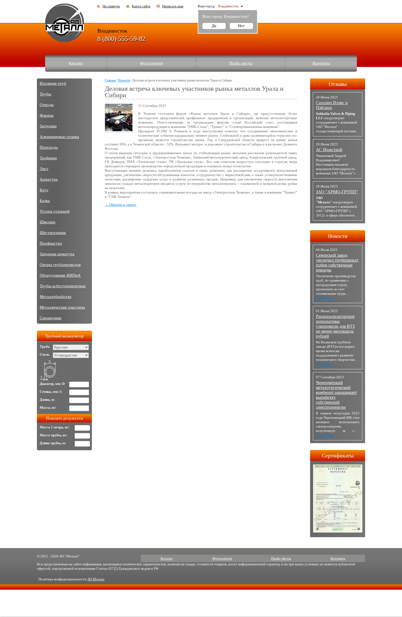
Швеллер (48, 222)
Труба (45, 346)
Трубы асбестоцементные (63, 286)
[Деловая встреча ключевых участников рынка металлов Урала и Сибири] (118, 130)
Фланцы (47, 115)
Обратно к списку (121, 205)
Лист (44, 168)
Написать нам (172, 6)
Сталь (44, 354)
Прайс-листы (240, 63)
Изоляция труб (53, 83)
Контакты (321, 63)
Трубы (45, 94)
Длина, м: (47, 399)
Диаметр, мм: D (52, 384)
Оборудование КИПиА (60, 275)
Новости (124, 80)
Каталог (76, 63)
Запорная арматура (57, 254)
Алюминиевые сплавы (59, 136)
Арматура (49, 179)
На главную (111, 6)
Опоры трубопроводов (60, 264)
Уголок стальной (54, 211)
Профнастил (51, 243)
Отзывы (338, 84)
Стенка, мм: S (51, 392)
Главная (110, 80)
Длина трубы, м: (53, 443)
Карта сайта (141, 6)
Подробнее (324, 298)
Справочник (50, 318)
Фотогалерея (151, 63)
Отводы (47, 105)
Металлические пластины (62, 307)
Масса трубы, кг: (53, 435)
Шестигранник (53, 232)
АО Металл (95, 579)
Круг (44, 190)
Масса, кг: (48, 407)
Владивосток (228, 6)
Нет (241, 26)
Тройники (48, 158)
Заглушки (48, 126)
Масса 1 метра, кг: (54, 427)
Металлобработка (55, 296)
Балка (45, 200)
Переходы (49, 147)
